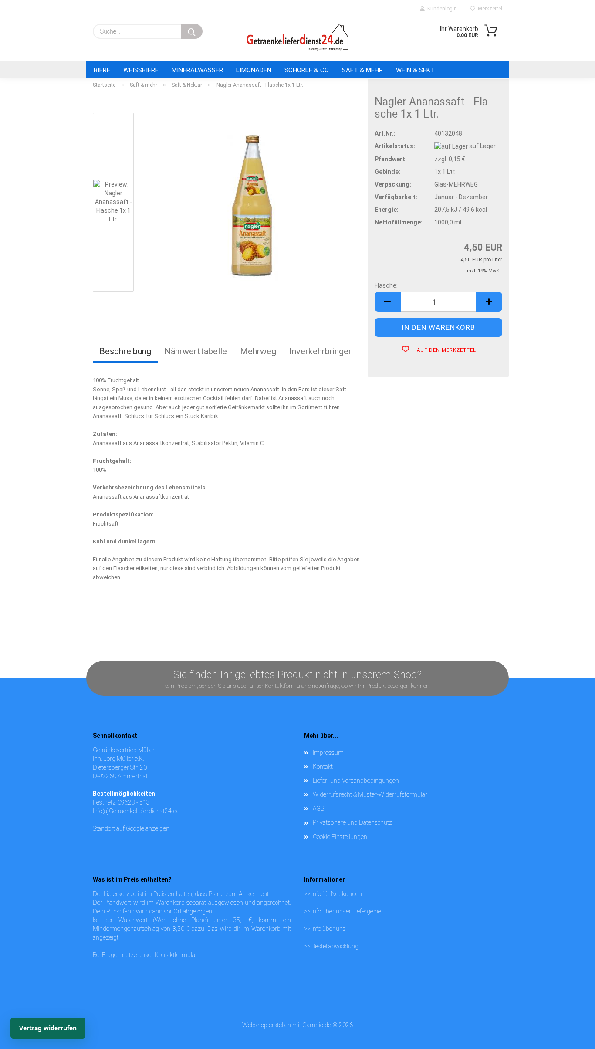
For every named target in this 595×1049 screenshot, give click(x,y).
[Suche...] (192, 31)
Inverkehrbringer (320, 351)
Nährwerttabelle (195, 351)
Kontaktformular (176, 954)
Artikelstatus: (395, 146)
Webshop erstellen (266, 1025)
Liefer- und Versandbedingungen (356, 780)
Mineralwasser (197, 70)
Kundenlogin (441, 9)
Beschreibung (125, 351)
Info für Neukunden (336, 893)
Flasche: (386, 285)
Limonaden (253, 70)
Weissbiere (141, 70)
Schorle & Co (306, 70)
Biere (102, 70)
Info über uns (328, 928)
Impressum (328, 752)
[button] (388, 302)
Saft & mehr (362, 70)
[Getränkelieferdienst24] (297, 37)
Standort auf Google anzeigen (131, 828)
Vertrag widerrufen (48, 1028)
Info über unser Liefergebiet (347, 911)
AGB (318, 808)
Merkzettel (488, 9)
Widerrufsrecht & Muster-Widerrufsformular (370, 794)
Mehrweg (258, 351)
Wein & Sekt (415, 70)
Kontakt (323, 766)
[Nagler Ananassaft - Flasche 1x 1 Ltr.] (252, 203)
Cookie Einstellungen (340, 836)
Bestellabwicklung (334, 946)
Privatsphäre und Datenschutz (352, 822)
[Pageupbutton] (571, 1025)
